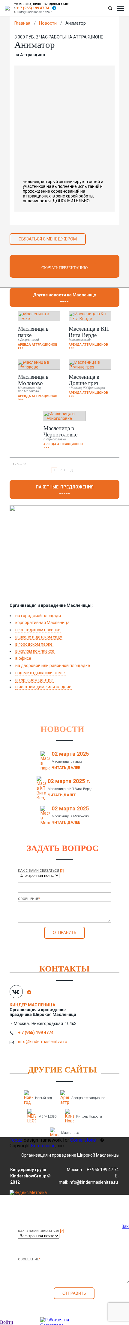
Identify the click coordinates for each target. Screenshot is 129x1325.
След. (69, 470)
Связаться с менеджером (48, 239)
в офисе (23, 658)
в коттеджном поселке (38, 629)
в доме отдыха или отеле (40, 672)
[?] (62, 871)
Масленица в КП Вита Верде (89, 331)
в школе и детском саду (39, 637)
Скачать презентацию (64, 267)
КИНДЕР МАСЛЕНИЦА (33, 1004)
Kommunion (43, 1146)
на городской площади (38, 615)
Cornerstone (83, 1140)
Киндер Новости (89, 1116)
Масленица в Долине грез (84, 380)
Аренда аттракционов (88, 1098)
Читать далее (66, 767)
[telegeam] (54, 8)
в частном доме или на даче (43, 686)
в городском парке (34, 644)
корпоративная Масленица (42, 622)
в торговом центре (34, 680)
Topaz (16, 1140)
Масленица (70, 1133)
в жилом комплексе (35, 651)
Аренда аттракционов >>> (37, 346)
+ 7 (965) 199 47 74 (32, 8)
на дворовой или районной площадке (53, 665)
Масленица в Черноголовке (60, 431)
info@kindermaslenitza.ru (35, 12)
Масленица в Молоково (33, 380)
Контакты (64, 968)
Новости (48, 23)
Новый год (43, 1098)
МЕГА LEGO (47, 1116)
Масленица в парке (33, 331)
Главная (22, 23)
